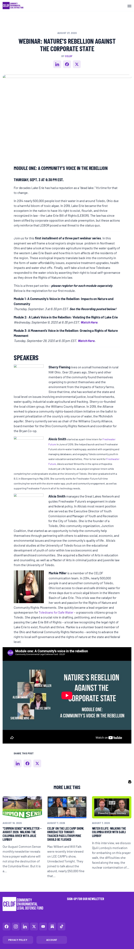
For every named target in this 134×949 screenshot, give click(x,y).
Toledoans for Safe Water (56, 612)
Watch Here (88, 322)
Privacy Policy (17, 939)
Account (51, 939)
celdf (69, 56)
